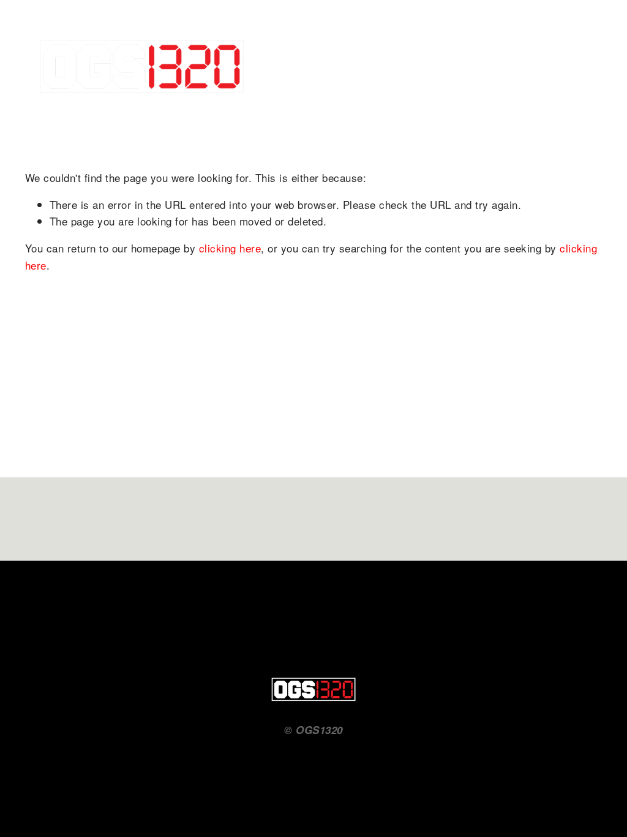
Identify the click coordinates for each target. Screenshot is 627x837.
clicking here (230, 248)
